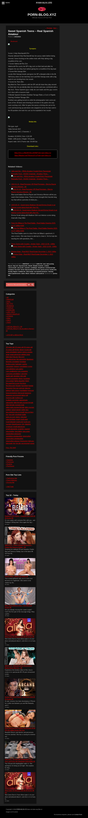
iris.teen (37, 269)
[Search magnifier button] (32, 284)
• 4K (7, 297)
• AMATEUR (10, 299)
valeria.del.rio (40, 273)
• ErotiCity (9, 464)
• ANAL (8, 301)
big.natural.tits (23, 266)
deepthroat (41, 267)
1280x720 (39, 264)
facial (22, 269)
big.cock (15, 266)
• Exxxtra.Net (10, 482)
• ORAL (8, 318)
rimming (50, 271)
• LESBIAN (9, 316)
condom (46, 266)
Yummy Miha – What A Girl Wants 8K (16, 576)
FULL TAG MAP (11, 448)
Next (55, 28)
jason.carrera (45, 269)
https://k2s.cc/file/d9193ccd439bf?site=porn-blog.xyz (32, 153)
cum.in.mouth (12, 267)
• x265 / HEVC (10, 312)
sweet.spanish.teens (14, 273)
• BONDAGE (10, 306)
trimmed (32, 273)
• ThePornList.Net (11, 478)
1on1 (44, 264)
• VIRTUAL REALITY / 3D (14, 326)
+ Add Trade (10, 486)
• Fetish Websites (11, 480)
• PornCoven (10, 462)
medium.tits (21, 271)
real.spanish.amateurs (41, 271)
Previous (48, 28)
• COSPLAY (9, 308)
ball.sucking (50, 264)
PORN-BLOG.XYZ (42, 15)
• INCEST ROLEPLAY (13, 314)
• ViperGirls (9, 460)
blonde (30, 266)
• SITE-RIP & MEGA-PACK (14, 335)
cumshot (27, 267)
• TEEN (8, 322)
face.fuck (17, 269)
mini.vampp (29, 271)
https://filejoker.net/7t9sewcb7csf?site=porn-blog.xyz (32, 155)
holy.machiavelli (30, 269)
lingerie (15, 271)
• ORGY (8, 320)
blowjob (35, 266)
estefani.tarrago (50, 267)
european (11, 269)
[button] (12, 41)
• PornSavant (10, 466)
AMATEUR (25, 264)
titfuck (27, 273)
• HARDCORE (10, 310)
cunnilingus (33, 267)
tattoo (23, 273)
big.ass (10, 266)
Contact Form (78, 814)
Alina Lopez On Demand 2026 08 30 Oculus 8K (19, 637)
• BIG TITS (9, 304)
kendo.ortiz (53, 269)
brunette (40, 266)
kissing (10, 271)
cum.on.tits (20, 267)
